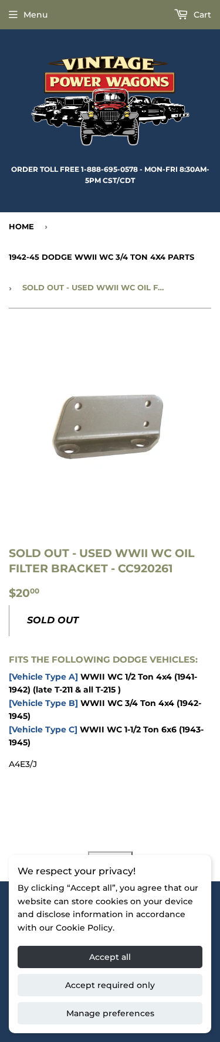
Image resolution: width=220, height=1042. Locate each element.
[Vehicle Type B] (43, 703)
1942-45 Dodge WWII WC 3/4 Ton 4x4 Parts (101, 257)
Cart (201, 14)
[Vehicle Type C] (43, 729)
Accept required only (110, 985)
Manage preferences (110, 1013)
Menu (35, 14)
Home (21, 226)
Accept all (110, 957)
